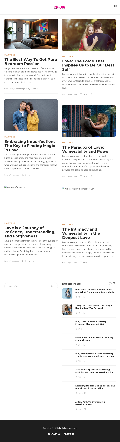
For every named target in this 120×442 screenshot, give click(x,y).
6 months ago (19, 89)
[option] (89, 349)
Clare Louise (8, 89)
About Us (69, 434)
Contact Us (54, 434)
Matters (9, 55)
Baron (64, 94)
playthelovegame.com (67, 428)
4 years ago (72, 94)
